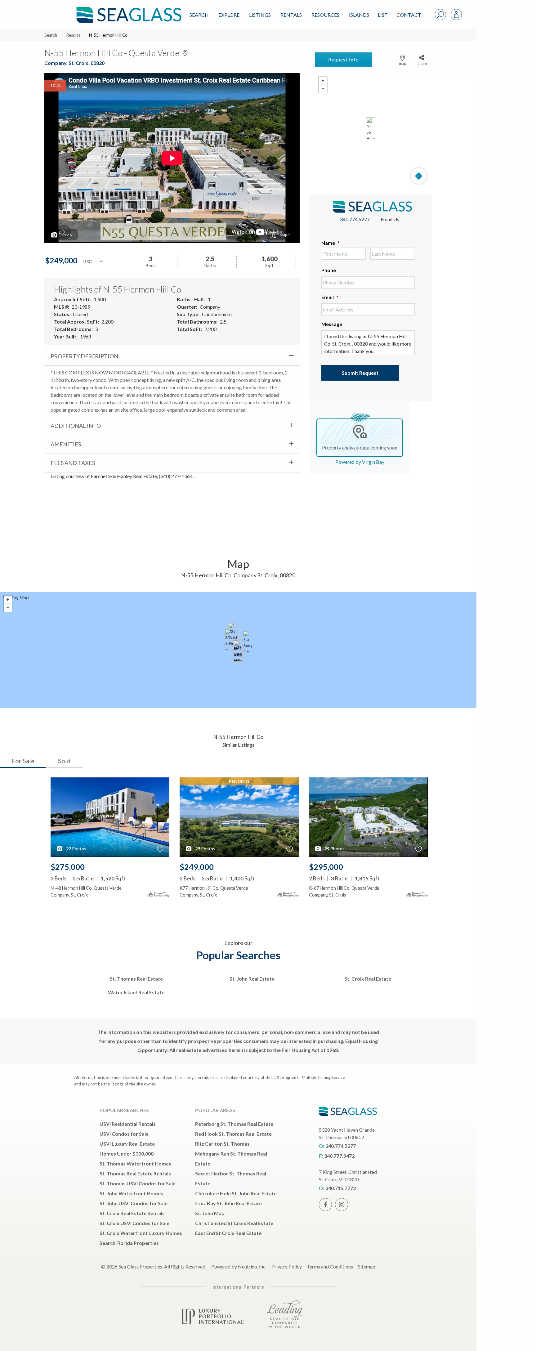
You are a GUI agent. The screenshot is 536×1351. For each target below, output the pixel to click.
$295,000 (326, 866)
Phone (328, 270)
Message (331, 324)
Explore (228, 15)
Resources (325, 15)
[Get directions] (419, 176)
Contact (408, 15)
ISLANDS (359, 15)
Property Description (84, 356)
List (383, 15)
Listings (260, 15)
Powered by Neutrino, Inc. (238, 1266)
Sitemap (366, 1266)
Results (73, 35)
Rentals (291, 15)
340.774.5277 (355, 219)
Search (199, 15)
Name (330, 243)
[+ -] (370, 128)
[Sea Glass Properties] (127, 10)
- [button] (323, 89)
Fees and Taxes (73, 462)
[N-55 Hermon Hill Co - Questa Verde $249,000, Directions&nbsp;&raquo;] (370, 128)
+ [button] (323, 81)
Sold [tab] (64, 760)
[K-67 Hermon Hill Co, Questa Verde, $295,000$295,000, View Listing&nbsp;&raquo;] (238, 651)
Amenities (66, 444)
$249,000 (197, 866)
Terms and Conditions (330, 1266)
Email (329, 297)
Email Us (390, 219)
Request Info (343, 59)
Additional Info (76, 425)
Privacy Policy (286, 1266)
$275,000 (68, 866)
